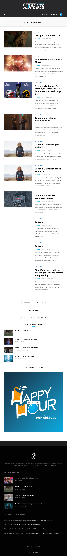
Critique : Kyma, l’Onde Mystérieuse (26, 339)
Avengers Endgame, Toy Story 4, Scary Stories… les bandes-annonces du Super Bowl (48, 90)
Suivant (39, 302)
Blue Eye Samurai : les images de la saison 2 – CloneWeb (17, 533)
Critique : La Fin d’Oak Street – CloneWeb (14, 529)
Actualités (38, 82)
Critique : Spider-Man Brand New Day (26, 348)
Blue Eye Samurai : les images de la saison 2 (28, 504)
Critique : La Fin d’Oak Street (23, 330)
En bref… (39, 221)
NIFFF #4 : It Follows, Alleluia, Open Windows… (40, 529)
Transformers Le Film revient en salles (26, 478)
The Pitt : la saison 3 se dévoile (24, 495)
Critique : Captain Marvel (48, 35)
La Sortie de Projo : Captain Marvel (48, 60)
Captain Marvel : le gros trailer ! (47, 146)
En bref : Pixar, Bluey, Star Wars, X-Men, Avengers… (27, 524)
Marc (38, 38)
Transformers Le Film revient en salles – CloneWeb (16, 520)
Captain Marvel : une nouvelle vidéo (45, 119)
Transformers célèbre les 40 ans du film (41, 520)
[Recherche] (61, 14)
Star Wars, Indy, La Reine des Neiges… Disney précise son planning (49, 273)
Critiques (38, 32)
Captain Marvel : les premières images (45, 196)
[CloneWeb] (33, 6)
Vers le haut (34, 552)
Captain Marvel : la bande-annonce (48, 170)
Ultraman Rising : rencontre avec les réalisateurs (47, 533)
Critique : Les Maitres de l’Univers (25, 356)
